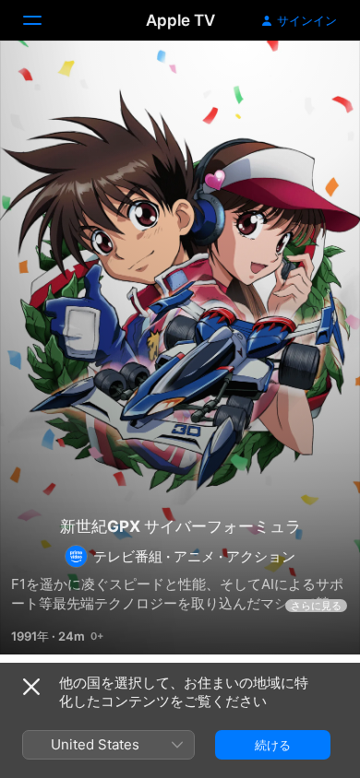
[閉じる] (31, 686)
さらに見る (316, 605)
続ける (273, 744)
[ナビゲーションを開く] (43, 20)
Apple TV (180, 20)
